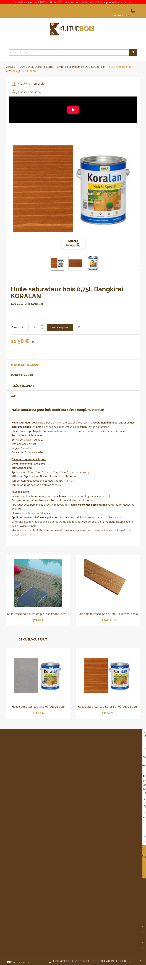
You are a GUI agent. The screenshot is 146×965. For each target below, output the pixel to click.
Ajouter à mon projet (31, 83)
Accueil (10, 66)
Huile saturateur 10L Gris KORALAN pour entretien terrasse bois (38, 707)
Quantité (17, 327)
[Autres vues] (13, 265)
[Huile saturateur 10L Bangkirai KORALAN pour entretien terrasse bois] (108, 675)
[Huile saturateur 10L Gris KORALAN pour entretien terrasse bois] (38, 675)
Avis (14, 396)
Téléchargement (22, 385)
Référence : (17, 304)
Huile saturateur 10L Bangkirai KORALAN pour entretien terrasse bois (108, 707)
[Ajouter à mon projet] (79, 327)
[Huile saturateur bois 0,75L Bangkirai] (57, 263)
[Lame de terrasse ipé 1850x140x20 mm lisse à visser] (108, 582)
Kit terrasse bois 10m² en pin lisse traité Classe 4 (38, 614)
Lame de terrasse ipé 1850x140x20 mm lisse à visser (108, 614)
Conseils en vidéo (29, 92)
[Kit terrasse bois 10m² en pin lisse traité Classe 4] (38, 582)
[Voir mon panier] (132, 10)
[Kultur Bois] (73, 28)
